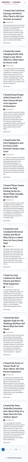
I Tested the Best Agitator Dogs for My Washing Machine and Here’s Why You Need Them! (14, 323)
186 (16, 449)
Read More (7, 43)
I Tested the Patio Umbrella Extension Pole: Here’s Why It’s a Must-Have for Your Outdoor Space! (13, 411)
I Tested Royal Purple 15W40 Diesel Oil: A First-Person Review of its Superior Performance (13, 100)
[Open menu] (25, 3)
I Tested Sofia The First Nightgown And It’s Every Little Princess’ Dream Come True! (13, 146)
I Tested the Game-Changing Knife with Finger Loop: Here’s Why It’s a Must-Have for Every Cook (13, 57)
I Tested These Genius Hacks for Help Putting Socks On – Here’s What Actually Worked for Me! (13, 191)
